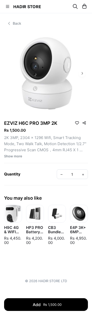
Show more (13, 156)
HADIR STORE (27, 6)
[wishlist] (77, 123)
